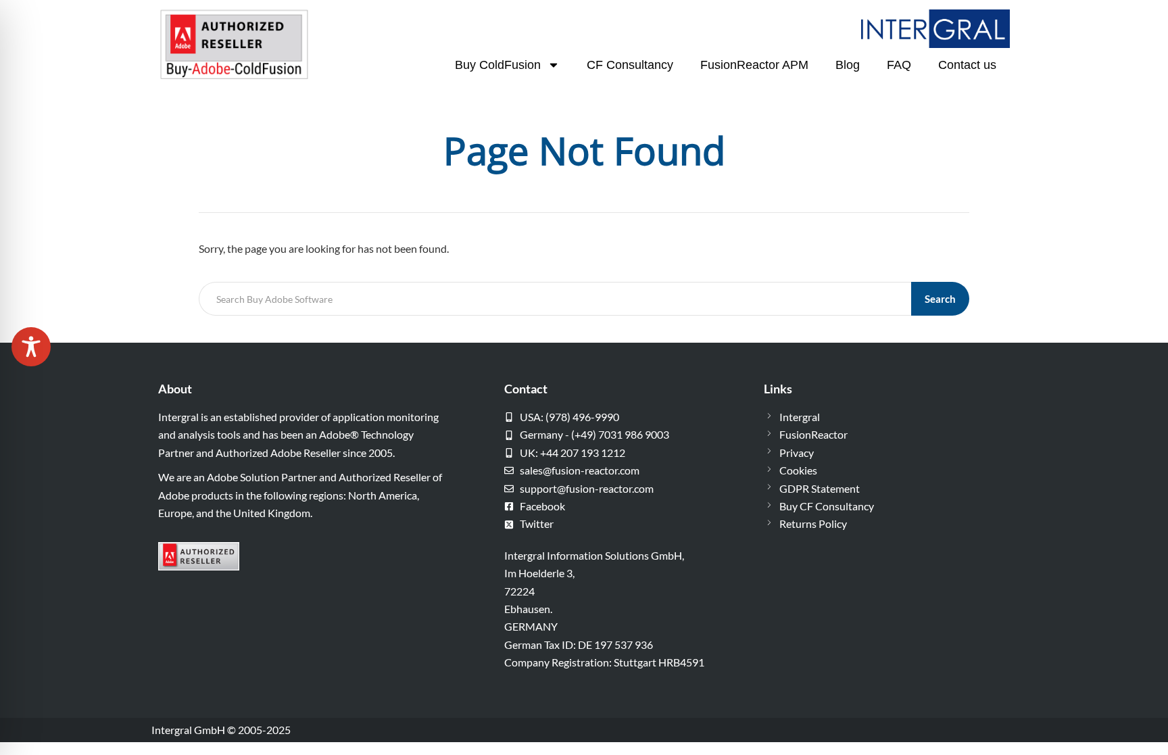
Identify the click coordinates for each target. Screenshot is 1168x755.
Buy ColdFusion (498, 65)
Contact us (967, 65)
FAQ (899, 65)
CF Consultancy (630, 65)
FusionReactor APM (754, 65)
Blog (847, 65)
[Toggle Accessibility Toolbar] (31, 347)
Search (940, 299)
